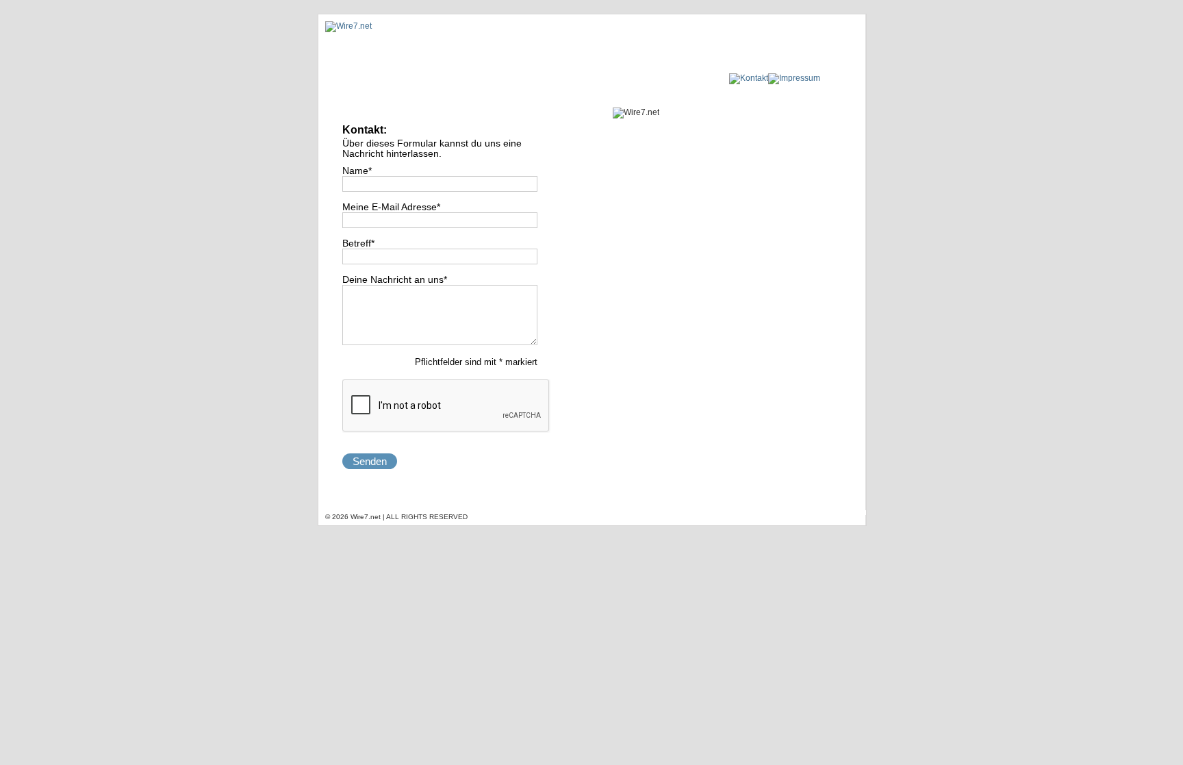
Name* (357, 171)
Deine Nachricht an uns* (394, 280)
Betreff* (358, 243)
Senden (370, 461)
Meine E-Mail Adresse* (391, 207)
